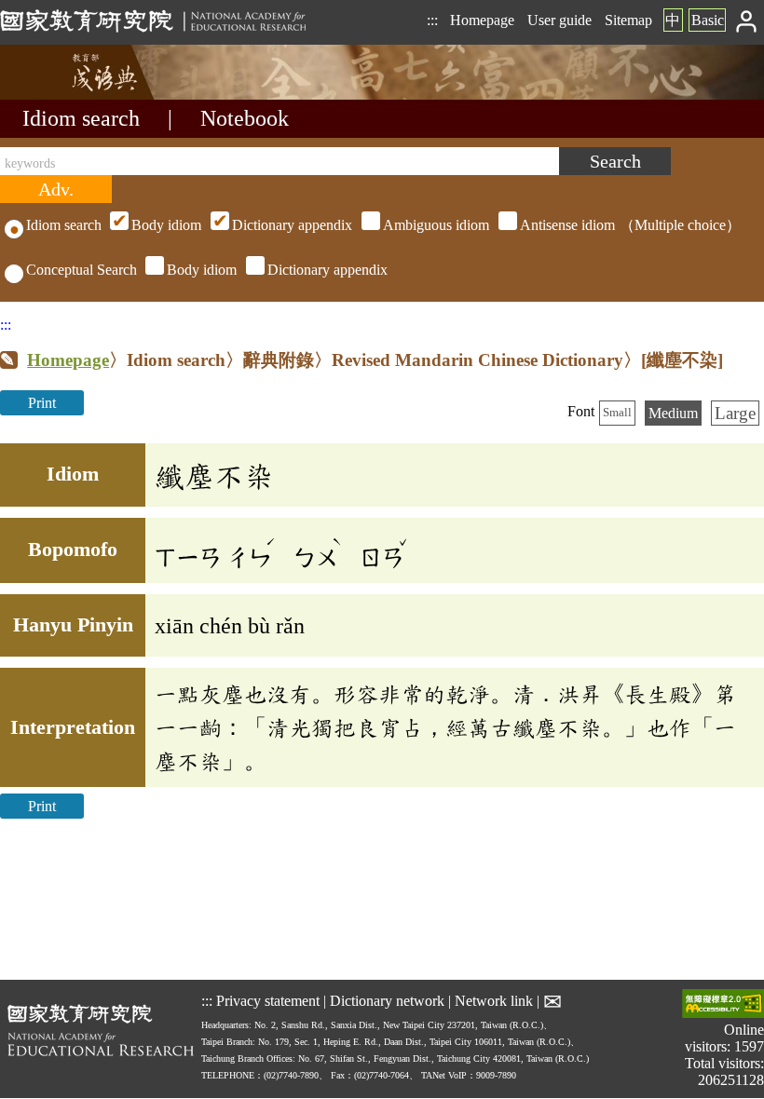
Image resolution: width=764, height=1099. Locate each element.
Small (617, 412)
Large (735, 413)
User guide (559, 20)
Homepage (482, 20)
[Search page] (93, 94)
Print (42, 403)
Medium (673, 413)
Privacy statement (268, 1001)
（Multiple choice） (436, 225)
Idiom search (81, 118)
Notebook (244, 118)
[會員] (746, 20)
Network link (494, 1001)
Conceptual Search (81, 270)
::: (432, 20)
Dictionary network (387, 1001)
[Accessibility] (723, 1005)
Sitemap (628, 20)
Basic (707, 20)
